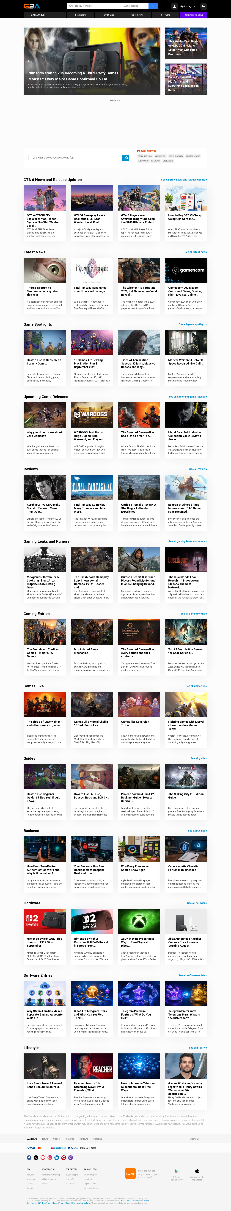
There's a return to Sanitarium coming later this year (42, 291)
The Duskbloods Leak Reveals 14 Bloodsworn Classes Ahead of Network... (183, 582)
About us (195, 1139)
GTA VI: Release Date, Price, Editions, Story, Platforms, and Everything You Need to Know (183, 81)
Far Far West (143, 161)
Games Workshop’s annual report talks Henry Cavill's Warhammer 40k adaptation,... (185, 1088)
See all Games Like (196, 686)
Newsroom (31, 1179)
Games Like (34, 686)
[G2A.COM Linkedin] (56, 1157)
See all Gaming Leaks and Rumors (187, 541)
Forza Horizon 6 (145, 156)
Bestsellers (80, 15)
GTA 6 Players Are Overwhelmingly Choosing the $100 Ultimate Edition (138, 219)
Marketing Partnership (50, 1175)
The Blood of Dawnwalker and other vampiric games (43, 723)
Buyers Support (72, 1175)
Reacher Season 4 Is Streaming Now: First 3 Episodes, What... (89, 1087)
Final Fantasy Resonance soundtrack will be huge (90, 289)
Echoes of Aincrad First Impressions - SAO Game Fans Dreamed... (184, 508)
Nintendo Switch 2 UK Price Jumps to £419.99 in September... (44, 942)
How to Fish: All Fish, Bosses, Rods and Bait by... (91, 795)
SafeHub (97, 1139)
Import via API (90, 1184)
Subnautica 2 (160, 156)
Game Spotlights (38, 324)
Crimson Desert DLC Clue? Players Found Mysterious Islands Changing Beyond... (138, 580)
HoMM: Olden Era (176, 156)
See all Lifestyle (198, 1047)
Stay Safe (70, 1184)
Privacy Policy (64, 1203)
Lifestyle (31, 1048)
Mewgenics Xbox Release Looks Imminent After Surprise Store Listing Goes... (43, 582)
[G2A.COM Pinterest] (63, 1157)
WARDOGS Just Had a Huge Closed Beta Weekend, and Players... (89, 436)
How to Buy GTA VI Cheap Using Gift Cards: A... (184, 217)
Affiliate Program (48, 1179)
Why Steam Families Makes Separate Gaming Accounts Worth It (45, 1014)
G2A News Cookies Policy (81, 1203)
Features (69, 1139)
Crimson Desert (193, 156)
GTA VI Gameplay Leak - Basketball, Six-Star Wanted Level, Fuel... (89, 219)
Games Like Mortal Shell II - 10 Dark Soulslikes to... (92, 723)
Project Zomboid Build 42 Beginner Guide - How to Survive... (137, 797)
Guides (29, 758)
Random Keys (137, 15)
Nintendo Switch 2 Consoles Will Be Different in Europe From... (91, 942)
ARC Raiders (168, 161)
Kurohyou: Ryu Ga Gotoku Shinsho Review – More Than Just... (43, 508)
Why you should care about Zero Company (44, 434)
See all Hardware (197, 903)
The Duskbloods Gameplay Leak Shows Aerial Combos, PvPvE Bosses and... (91, 582)
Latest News (34, 252)
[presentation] (28, 61)
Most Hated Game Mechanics (86, 651)
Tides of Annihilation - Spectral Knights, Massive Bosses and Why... (138, 363)
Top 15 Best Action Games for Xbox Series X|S (185, 651)
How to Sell (89, 1179)
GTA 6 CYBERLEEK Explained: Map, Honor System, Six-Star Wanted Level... (43, 220)
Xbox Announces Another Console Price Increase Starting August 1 (184, 942)
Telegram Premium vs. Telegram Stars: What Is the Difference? (184, 1014)
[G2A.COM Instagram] (49, 1157)
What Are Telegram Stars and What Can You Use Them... (90, 1014)
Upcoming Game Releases (46, 397)
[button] (86, 31)
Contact (30, 1184)
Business (31, 831)
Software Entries (38, 975)
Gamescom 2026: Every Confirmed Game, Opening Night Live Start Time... (185, 291)
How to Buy (70, 1179)
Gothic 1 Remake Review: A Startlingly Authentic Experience (138, 508)
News (45, 1139)
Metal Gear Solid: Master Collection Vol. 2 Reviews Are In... (184, 436)
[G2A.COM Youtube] (43, 1157)
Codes (56, 1139)
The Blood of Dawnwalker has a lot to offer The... (137, 434)
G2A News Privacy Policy (47, 1203)
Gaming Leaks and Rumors (47, 541)
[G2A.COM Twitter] (36, 1157)
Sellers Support (90, 1175)
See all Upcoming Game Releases (188, 396)
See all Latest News (195, 252)
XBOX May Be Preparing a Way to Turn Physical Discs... (137, 942)
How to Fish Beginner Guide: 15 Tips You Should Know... (43, 797)
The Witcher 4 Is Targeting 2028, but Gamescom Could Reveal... (139, 291)
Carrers (30, 1188)
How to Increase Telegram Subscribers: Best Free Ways (138, 1087)
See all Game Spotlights (193, 324)
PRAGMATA (155, 161)
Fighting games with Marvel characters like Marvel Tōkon (186, 725)
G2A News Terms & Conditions (128, 1201)
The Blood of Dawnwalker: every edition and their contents (138, 653)
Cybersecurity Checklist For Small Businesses (184, 868)
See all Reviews (198, 469)
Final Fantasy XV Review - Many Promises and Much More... (90, 508)
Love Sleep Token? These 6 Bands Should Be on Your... (44, 1085)
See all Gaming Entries (193, 613)
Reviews (31, 469)
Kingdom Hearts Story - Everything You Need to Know (74, 79)
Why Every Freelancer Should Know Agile (135, 868)
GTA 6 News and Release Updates (53, 180)
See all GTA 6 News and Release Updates (184, 179)
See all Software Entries (192, 975)
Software (165, 15)
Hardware (32, 903)
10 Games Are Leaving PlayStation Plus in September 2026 (88, 363)
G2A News (32, 1139)
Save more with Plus (193, 15)
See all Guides (198, 758)
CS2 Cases (109, 15)
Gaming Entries (37, 614)
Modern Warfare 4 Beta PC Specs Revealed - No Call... (185, 361)
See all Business (197, 830)
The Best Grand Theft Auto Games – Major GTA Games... (44, 653)
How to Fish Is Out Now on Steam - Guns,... (44, 361)
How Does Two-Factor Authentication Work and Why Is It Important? (43, 870)
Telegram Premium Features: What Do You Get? (136, 1014)
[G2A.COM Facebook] (29, 1157)
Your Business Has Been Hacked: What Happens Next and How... (89, 870)
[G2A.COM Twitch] (70, 1157)
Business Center (91, 1188)
